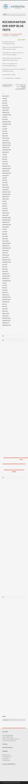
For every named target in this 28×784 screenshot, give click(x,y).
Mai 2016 (4, 306)
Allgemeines (5, 34)
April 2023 (5, 161)
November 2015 (6, 320)
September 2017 (6, 280)
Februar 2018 (5, 273)
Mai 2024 (4, 131)
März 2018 (5, 271)
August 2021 (5, 199)
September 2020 (6, 224)
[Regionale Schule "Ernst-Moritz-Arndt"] (14, 8)
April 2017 (5, 290)
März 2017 (5, 292)
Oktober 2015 (5, 322)
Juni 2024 (4, 128)
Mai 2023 (4, 159)
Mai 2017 (4, 287)
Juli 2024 (4, 126)
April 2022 (5, 182)
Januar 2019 (5, 257)
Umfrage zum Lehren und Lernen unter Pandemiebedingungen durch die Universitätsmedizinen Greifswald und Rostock (20, 87)
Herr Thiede (6, 35)
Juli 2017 (4, 283)
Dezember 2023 (6, 142)
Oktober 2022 (5, 170)
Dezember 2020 (6, 217)
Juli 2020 (4, 229)
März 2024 (5, 135)
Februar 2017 (5, 294)
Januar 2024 (5, 140)
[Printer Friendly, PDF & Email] (21, 39)
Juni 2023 (4, 156)
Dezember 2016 (6, 297)
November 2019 (6, 243)
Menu (4, 14)
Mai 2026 (4, 103)
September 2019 (6, 248)
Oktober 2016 (5, 301)
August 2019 (5, 250)
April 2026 (5, 105)
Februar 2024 (5, 138)
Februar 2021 (5, 213)
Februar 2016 (5, 313)
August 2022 (5, 175)
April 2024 (5, 133)
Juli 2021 (4, 201)
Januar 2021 (5, 215)
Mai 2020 (4, 234)
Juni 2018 (4, 264)
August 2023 (5, 152)
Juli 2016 (4, 304)
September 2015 (6, 325)
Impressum (5, 744)
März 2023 (5, 163)
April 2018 (5, 269)
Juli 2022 (4, 177)
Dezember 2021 (6, 191)
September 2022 (6, 173)
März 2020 (5, 238)
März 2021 (5, 210)
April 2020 (5, 236)
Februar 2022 (5, 187)
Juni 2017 (4, 285)
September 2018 (6, 262)
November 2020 (6, 220)
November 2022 (6, 168)
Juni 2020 (4, 231)
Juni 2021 (4, 203)
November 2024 (6, 121)
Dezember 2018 (6, 259)
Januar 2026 (5, 110)
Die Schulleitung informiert (15, 34)
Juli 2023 (4, 154)
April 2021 (5, 208)
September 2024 (6, 124)
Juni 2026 (4, 100)
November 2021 (6, 194)
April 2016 (5, 308)
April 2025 (5, 119)
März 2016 (5, 311)
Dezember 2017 (6, 276)
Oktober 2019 (5, 245)
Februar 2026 (5, 107)
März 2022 (5, 184)
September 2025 (6, 114)
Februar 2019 (5, 255)
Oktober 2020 (5, 222)
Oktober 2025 (5, 112)
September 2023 (6, 149)
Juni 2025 (4, 117)
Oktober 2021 (5, 196)
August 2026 (5, 96)
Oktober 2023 (5, 147)
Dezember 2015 (6, 318)
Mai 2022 (4, 180)
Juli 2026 (4, 98)
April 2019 (5, 252)
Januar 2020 (5, 241)
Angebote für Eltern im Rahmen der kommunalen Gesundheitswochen (7, 85)
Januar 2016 (5, 315)
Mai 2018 (4, 266)
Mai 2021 (4, 206)
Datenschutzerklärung (7, 747)
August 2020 (5, 227)
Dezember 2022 (6, 166)
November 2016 (6, 299)
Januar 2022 (5, 189)
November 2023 (6, 145)
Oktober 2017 (5, 278)
